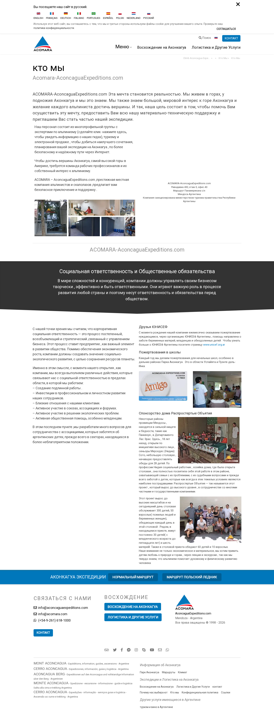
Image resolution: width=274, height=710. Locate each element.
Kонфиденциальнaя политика (200, 692)
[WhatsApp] (167, 650)
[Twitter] (115, 650)
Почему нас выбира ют (154, 692)
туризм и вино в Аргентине (156, 707)
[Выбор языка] (216, 38)
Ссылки (225, 692)
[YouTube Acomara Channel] (152, 650)
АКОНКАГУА (78, 577)
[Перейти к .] (215, 58)
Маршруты (168, 672)
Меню (122, 46)
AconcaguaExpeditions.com (193, 613)
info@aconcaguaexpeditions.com (62, 607)
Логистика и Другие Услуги (216, 47)
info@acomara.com (52, 614)
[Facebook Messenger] (129, 650)
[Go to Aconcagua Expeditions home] (43, 44)
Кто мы (174, 692)
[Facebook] (122, 650)
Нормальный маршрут (133, 577)
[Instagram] (136, 650)
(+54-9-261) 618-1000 (54, 620)
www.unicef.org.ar (214, 344)
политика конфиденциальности (54, 28)
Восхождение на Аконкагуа (161, 47)
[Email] (160, 650)
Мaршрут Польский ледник (192, 577)
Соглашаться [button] (226, 29)
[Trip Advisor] (107, 650)
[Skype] (144, 650)
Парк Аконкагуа (149, 672)
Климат (182, 672)
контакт (217, 686)
